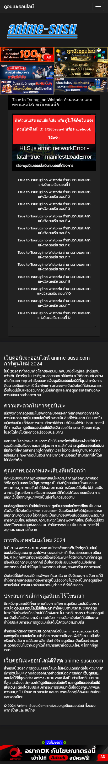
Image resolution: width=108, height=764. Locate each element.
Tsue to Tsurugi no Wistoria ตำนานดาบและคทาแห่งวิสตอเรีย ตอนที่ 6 (54, 243)
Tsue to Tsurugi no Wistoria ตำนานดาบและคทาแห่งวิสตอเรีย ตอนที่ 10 (54, 291)
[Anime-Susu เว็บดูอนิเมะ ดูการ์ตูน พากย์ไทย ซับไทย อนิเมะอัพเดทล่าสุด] (54, 31)
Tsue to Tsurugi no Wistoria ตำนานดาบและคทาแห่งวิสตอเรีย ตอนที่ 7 (54, 255)
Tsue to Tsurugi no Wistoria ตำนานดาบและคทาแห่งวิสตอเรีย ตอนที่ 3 (54, 206)
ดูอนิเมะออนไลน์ (19, 6)
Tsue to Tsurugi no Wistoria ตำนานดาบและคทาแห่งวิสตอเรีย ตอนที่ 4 (54, 219)
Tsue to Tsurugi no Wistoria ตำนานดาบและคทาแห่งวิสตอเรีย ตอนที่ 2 (54, 194)
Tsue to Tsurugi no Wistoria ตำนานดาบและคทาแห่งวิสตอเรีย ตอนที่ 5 (54, 231)
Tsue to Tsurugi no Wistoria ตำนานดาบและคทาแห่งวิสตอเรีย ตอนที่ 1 (54, 182)
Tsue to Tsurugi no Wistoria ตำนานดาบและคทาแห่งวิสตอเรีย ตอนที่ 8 (54, 267)
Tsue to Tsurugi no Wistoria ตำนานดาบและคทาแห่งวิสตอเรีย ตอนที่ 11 (54, 303)
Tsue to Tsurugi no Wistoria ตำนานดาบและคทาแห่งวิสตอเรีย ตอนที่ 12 (54, 315)
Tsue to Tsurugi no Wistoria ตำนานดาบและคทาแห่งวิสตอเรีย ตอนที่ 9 (54, 279)
